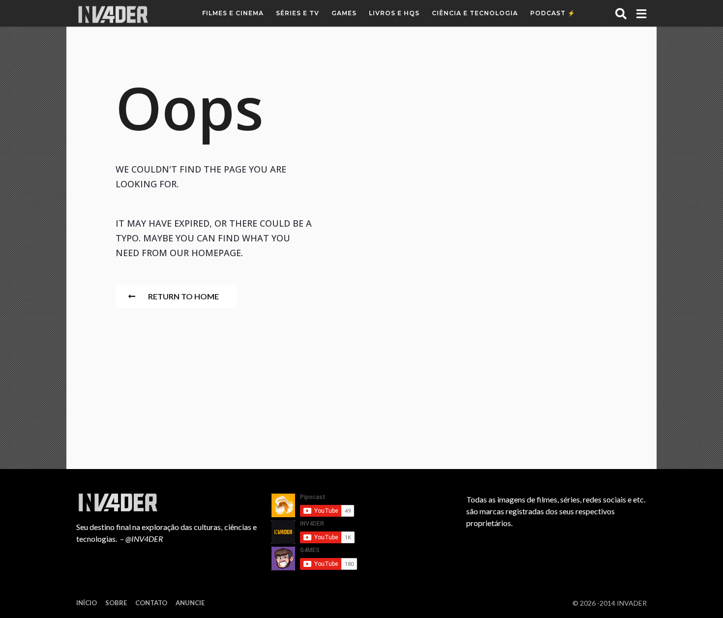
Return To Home (183, 296)
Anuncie (190, 603)
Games (344, 13)
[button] (621, 13)
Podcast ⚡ (552, 13)
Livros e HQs (394, 13)
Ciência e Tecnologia (475, 13)
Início (86, 603)
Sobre (116, 603)
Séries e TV (297, 13)
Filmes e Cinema (233, 13)
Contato (151, 603)
